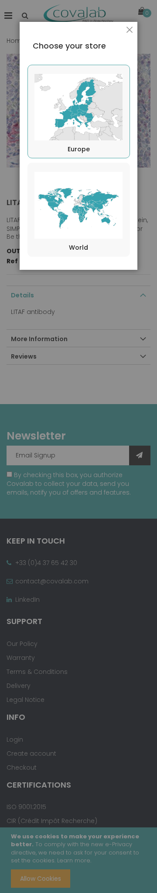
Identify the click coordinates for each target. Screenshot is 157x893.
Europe (79, 149)
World (78, 247)
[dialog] (78, 446)
